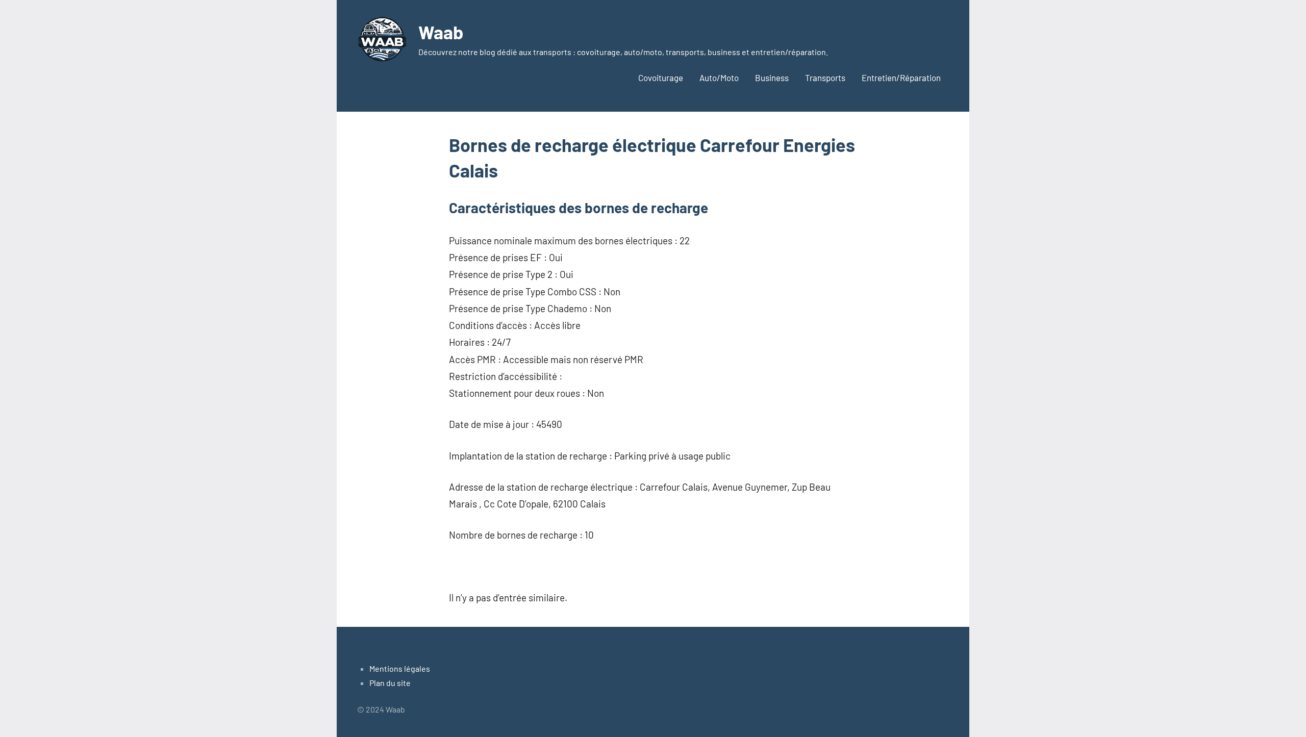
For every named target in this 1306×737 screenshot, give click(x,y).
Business (772, 77)
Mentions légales (399, 668)
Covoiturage (660, 77)
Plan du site (390, 683)
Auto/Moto (719, 77)
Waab (440, 32)
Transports (825, 77)
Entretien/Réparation (901, 77)
